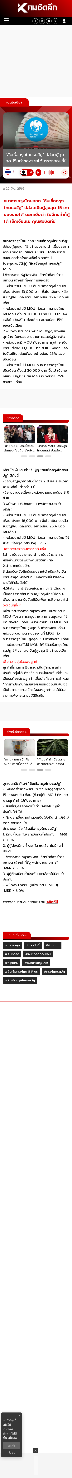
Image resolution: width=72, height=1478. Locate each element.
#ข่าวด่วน (52, 945)
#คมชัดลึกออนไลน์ (38, 954)
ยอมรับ (11, 1445)
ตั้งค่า (11, 1453)
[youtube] (49, 21)
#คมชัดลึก (12, 954)
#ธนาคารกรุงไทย (36, 963)
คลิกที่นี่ (52, 902)
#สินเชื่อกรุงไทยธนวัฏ (20, 980)
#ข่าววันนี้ (33, 945)
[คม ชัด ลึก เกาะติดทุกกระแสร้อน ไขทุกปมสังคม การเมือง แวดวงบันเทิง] (36, 8)
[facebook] (35, 21)
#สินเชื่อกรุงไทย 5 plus (21, 971)
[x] (42, 21)
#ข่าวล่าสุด (12, 945)
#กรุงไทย (11, 963)
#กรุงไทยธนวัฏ (54, 971)
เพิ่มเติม (13, 1438)
